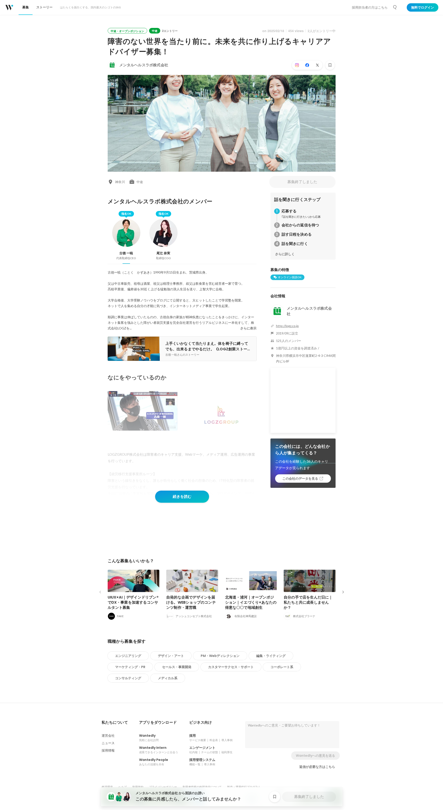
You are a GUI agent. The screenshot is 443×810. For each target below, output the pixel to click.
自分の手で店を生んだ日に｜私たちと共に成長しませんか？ (308, 602)
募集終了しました (302, 181)
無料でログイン (422, 7)
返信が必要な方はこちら (317, 766)
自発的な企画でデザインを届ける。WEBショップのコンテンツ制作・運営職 (191, 602)
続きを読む (182, 496)
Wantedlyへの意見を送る (315, 755)
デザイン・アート (171, 655)
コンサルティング (128, 678)
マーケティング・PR (130, 667)
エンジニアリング (128, 655)
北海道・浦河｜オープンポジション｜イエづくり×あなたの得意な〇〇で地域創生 (251, 602)
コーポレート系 (281, 667)
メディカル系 (167, 678)
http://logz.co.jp (287, 326)
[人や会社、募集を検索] (395, 7)
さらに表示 (248, 328)
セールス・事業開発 (176, 667)
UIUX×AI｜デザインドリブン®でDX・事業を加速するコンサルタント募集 (133, 602)
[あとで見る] (330, 65)
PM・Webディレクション (220, 655)
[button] (115, 722)
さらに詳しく (285, 254)
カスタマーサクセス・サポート (231, 667)
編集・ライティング (271, 655)
